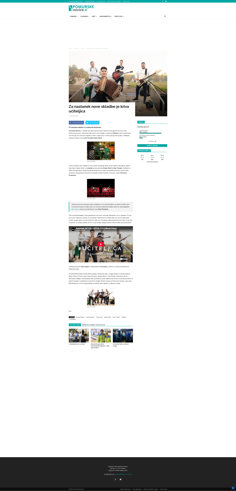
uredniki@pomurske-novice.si (123, 474)
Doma (70, 48)
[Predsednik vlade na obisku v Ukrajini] (123, 336)
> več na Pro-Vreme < (152, 161)
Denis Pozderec (90, 317)
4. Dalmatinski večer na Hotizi (77, 344)
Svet (93, 16)
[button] (165, 16)
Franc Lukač (99, 317)
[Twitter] (165, 1)
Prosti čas (118, 16)
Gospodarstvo (104, 16)
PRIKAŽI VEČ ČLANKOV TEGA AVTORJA (93, 325)
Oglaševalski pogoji (90, 1)
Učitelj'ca (124, 317)
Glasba (82, 48)
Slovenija (84, 16)
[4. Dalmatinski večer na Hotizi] (79, 336)
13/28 (152, 158)
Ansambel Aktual (80, 317)
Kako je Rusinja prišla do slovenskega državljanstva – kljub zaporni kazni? (100, 345)
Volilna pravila (126, 1)
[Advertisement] (118, 32)
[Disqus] (101, 382)
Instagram (76, 209)
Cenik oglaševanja (101, 1)
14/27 (142, 158)
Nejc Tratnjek (116, 317)
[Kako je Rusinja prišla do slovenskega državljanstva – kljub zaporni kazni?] (101, 336)
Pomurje (73, 16)
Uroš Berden (73, 319)
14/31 (162, 158)
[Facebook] (162, 1)
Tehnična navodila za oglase (114, 1)
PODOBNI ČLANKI (75, 325)
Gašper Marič (107, 317)
